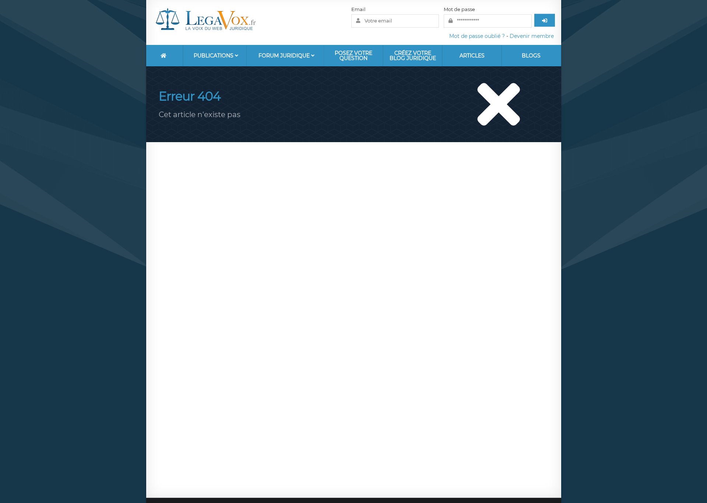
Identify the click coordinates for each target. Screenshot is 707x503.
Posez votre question (353, 55)
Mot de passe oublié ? (477, 36)
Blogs (531, 55)
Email (358, 9)
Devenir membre (532, 36)
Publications (214, 55)
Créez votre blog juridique (413, 55)
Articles (472, 55)
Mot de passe (459, 9)
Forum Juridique (284, 55)
